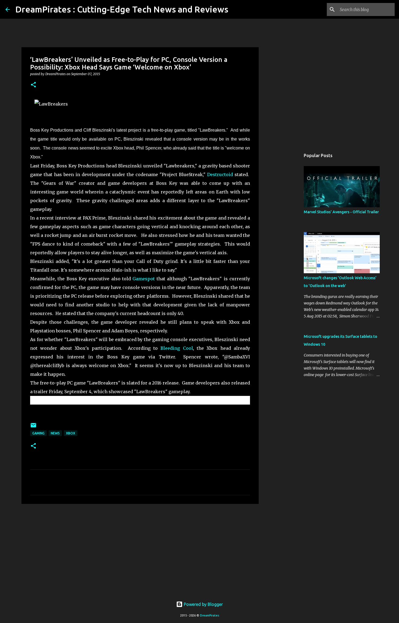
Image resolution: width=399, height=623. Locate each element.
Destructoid (220, 174)
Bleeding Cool (176, 348)
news (55, 433)
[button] (33, 85)
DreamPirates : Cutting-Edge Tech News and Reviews (121, 9)
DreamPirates (209, 615)
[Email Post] (33, 427)
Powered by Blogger (203, 604)
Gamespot (143, 278)
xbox (70, 433)
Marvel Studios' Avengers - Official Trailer (341, 212)
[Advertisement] (140, 550)
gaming (38, 433)
